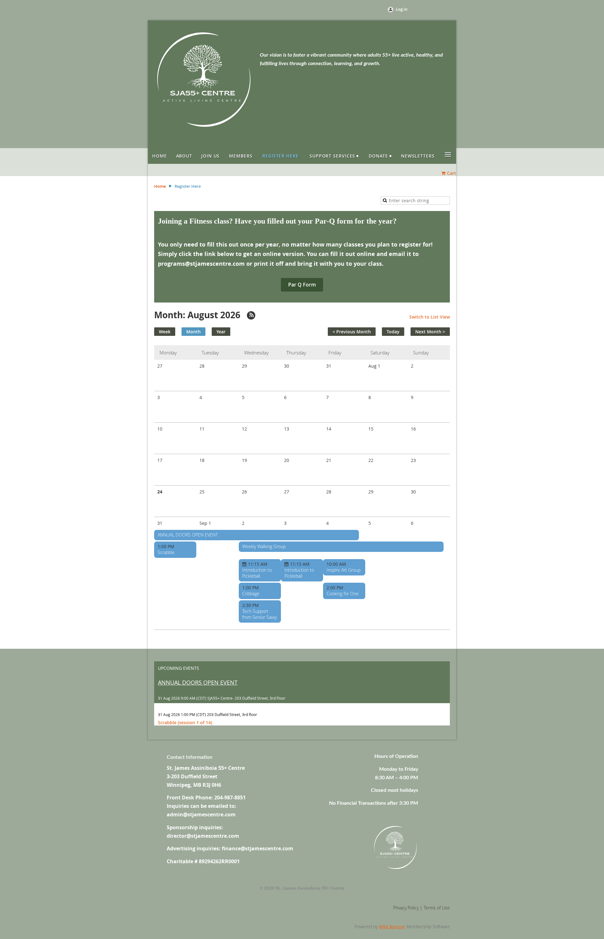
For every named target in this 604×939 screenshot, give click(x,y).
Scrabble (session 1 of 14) (185, 722)
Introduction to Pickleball (257, 573)
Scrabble (166, 552)
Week (165, 332)
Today (393, 332)
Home (160, 186)
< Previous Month (352, 332)
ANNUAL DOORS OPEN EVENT (188, 535)
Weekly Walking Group (264, 546)
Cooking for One (343, 594)
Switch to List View (429, 317)
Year (221, 332)
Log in (401, 9)
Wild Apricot (392, 927)
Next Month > (430, 332)
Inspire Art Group (344, 570)
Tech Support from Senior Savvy (259, 614)
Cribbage (251, 594)
